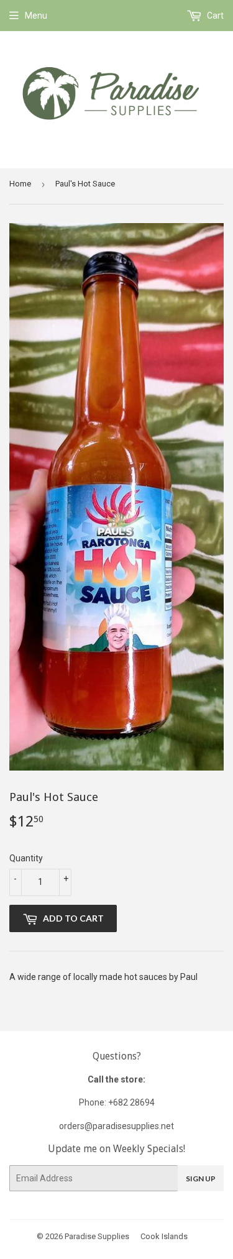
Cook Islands (164, 1236)
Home (20, 183)
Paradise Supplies (97, 1236)
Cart (214, 16)
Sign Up (201, 1178)
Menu (36, 16)
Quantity (26, 858)
